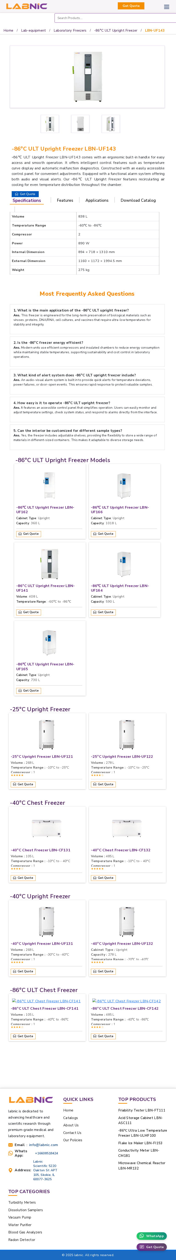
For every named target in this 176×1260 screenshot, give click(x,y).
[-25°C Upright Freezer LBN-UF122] (127, 736)
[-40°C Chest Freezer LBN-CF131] (46, 829)
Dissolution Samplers (25, 1210)
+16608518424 (46, 1153)
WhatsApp (155, 1236)
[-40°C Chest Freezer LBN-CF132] (127, 829)
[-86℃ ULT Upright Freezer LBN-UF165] (49, 643)
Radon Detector (21, 1240)
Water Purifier (19, 1225)
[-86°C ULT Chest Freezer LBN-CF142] (126, 1002)
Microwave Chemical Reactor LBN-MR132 (141, 1166)
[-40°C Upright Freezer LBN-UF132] (127, 923)
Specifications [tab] (27, 201)
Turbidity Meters (22, 1202)
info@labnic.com (43, 1145)
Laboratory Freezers (70, 30)
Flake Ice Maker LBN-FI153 (140, 1143)
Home (8, 30)
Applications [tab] (96, 200)
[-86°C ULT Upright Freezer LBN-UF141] (49, 565)
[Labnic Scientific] (30, 1101)
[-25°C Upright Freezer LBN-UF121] (46, 736)
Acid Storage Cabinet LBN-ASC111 (140, 1120)
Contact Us (72, 1132)
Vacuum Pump (19, 1217)
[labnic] (27, 5)
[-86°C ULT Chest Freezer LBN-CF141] (46, 1002)
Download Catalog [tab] (138, 200)
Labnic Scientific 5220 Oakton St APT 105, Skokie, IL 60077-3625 (45, 1170)
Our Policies (72, 1140)
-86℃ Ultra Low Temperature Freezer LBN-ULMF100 (142, 1133)
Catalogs (70, 1118)
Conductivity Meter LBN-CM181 (138, 1153)
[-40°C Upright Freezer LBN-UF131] (46, 923)
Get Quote (131, 6)
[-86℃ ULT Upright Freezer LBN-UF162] (49, 487)
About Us (71, 1125)
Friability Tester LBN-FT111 (141, 1110)
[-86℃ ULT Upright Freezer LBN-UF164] (124, 565)
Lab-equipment (33, 30)
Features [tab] (65, 200)
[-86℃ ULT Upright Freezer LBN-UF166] (124, 487)
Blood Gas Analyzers (25, 1232)
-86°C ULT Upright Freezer (116, 30)
